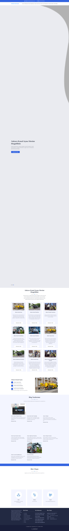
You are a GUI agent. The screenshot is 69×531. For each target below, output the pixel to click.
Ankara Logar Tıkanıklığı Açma (44, 3)
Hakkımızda (26, 3)
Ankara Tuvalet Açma (37, 3)
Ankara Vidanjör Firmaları (47, 435)
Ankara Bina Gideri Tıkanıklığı (39, 514)
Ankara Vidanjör (37, 516)
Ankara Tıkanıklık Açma (31, 3)
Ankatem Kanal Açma (15, 3)
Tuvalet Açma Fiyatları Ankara (16, 435)
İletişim (56, 3)
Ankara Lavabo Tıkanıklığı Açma (16, 454)
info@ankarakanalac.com (51, 501)
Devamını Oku (18, 322)
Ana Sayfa (23, 3)
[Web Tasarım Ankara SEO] (34, 529)
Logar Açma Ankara (51, 3)
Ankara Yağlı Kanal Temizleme (32, 435)
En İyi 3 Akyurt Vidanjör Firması (40, 513)
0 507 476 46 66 (34, 501)
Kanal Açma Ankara (30, 454)
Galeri (54, 3)
